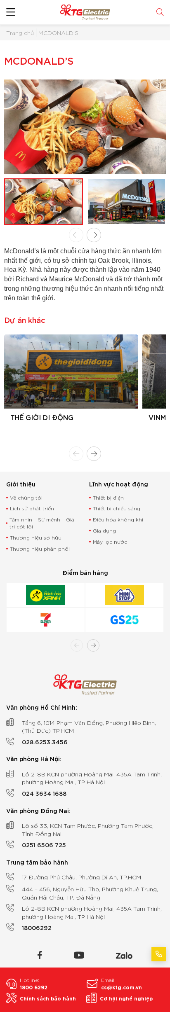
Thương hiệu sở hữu (35, 537)
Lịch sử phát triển (32, 508)
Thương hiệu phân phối (40, 548)
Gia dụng (104, 530)
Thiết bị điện (108, 497)
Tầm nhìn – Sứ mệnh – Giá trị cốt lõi (41, 522)
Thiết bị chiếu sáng (116, 508)
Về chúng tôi (26, 497)
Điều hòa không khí (118, 519)
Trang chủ (20, 32)
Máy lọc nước (110, 541)
